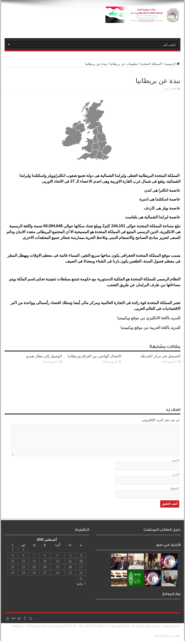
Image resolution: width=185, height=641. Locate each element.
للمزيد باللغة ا (150, 327)
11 (70, 561)
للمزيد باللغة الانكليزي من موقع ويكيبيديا (148, 318)
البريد (175, 474)
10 (81, 561)
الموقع (175, 488)
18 (70, 567)
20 (44, 567)
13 (44, 561)
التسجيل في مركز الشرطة (160, 356)
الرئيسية (170, 64)
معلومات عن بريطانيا (124, 64)
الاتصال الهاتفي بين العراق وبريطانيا (94, 356)
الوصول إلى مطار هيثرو (44, 356)
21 (34, 567)
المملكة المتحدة (151, 64)
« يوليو (81, 583)
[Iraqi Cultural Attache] (142, 19)
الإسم (175, 460)
